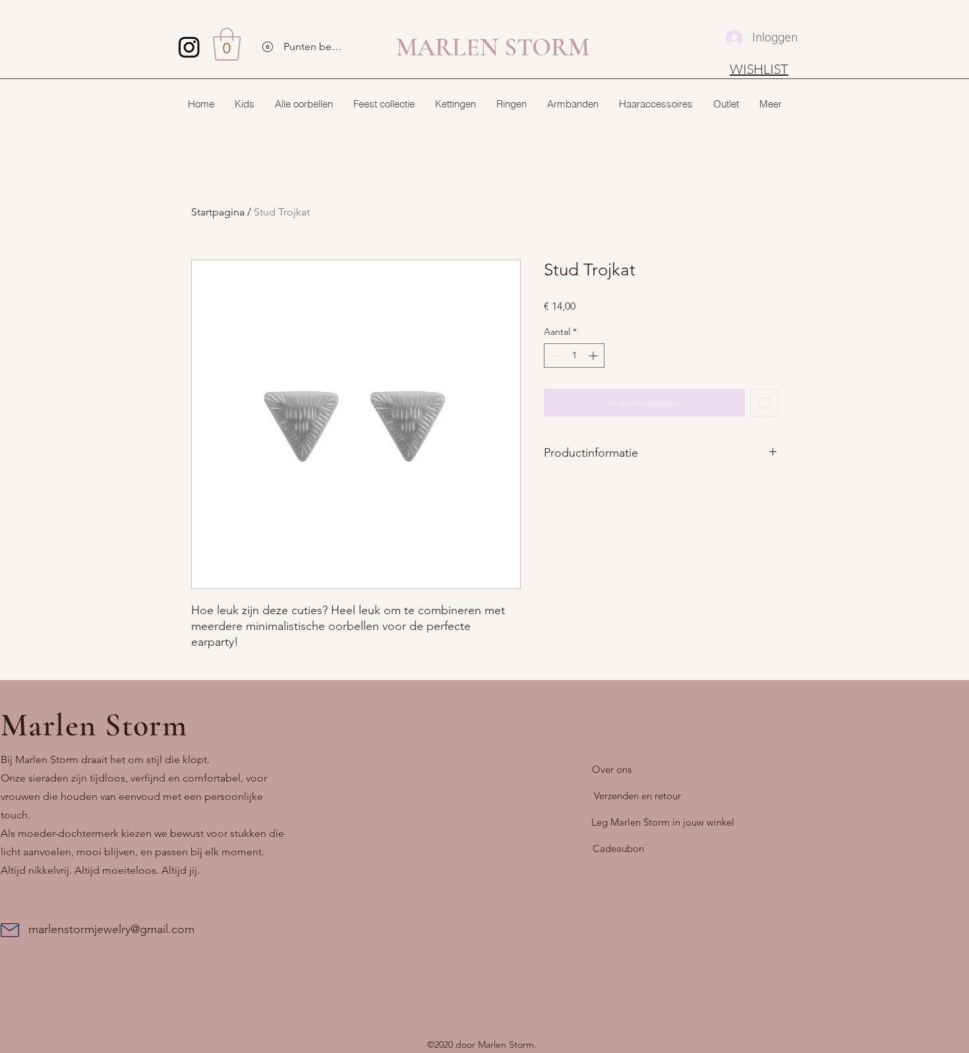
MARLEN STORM (492, 47)
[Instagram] (189, 47)
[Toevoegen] (764, 402)
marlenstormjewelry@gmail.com (111, 929)
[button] (227, 44)
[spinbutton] (574, 355)
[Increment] (594, 355)
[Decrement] (554, 355)
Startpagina (218, 212)
